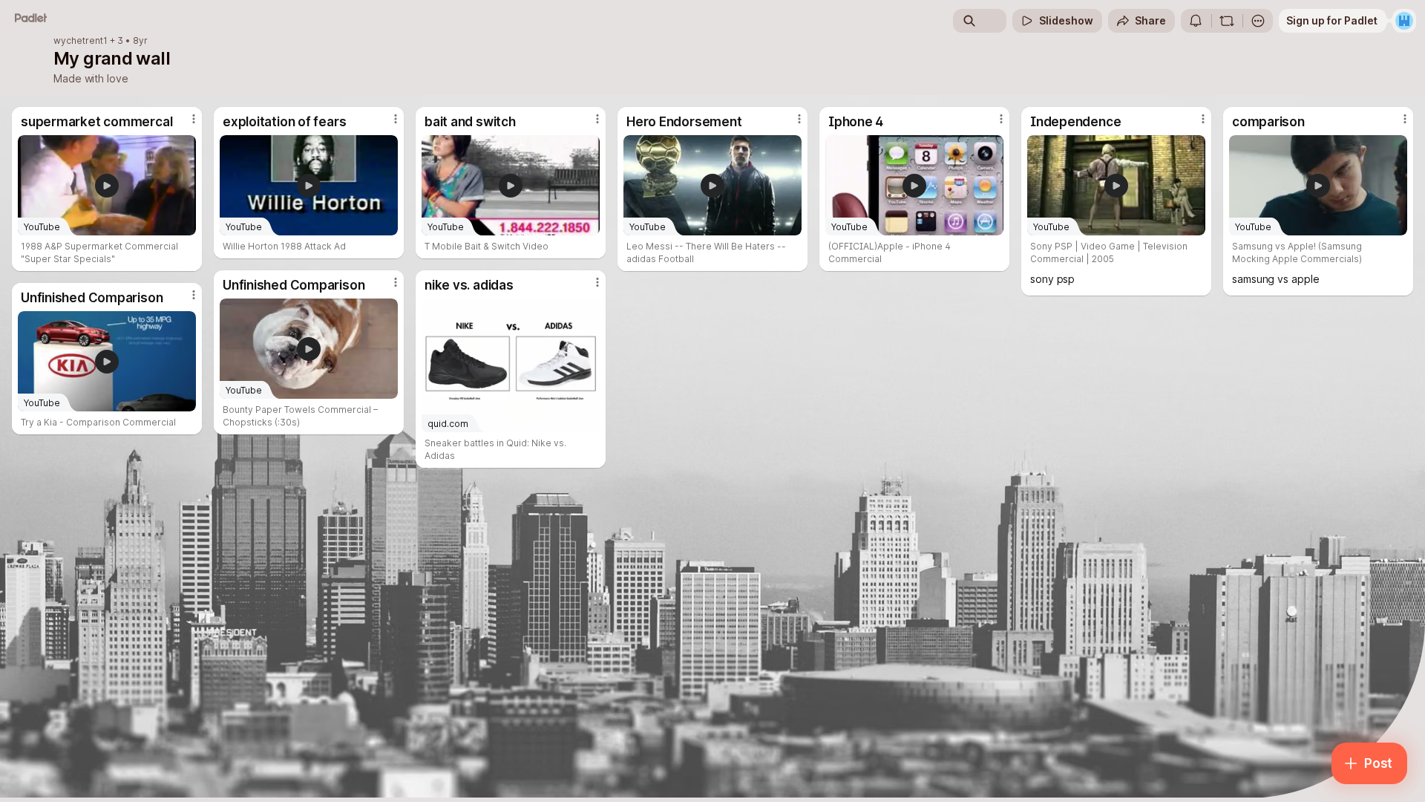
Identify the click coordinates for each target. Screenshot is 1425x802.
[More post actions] (194, 118)
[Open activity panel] (1196, 21)
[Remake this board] (1227, 21)
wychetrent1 (80, 41)
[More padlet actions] (1258, 21)
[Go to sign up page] (1404, 21)
